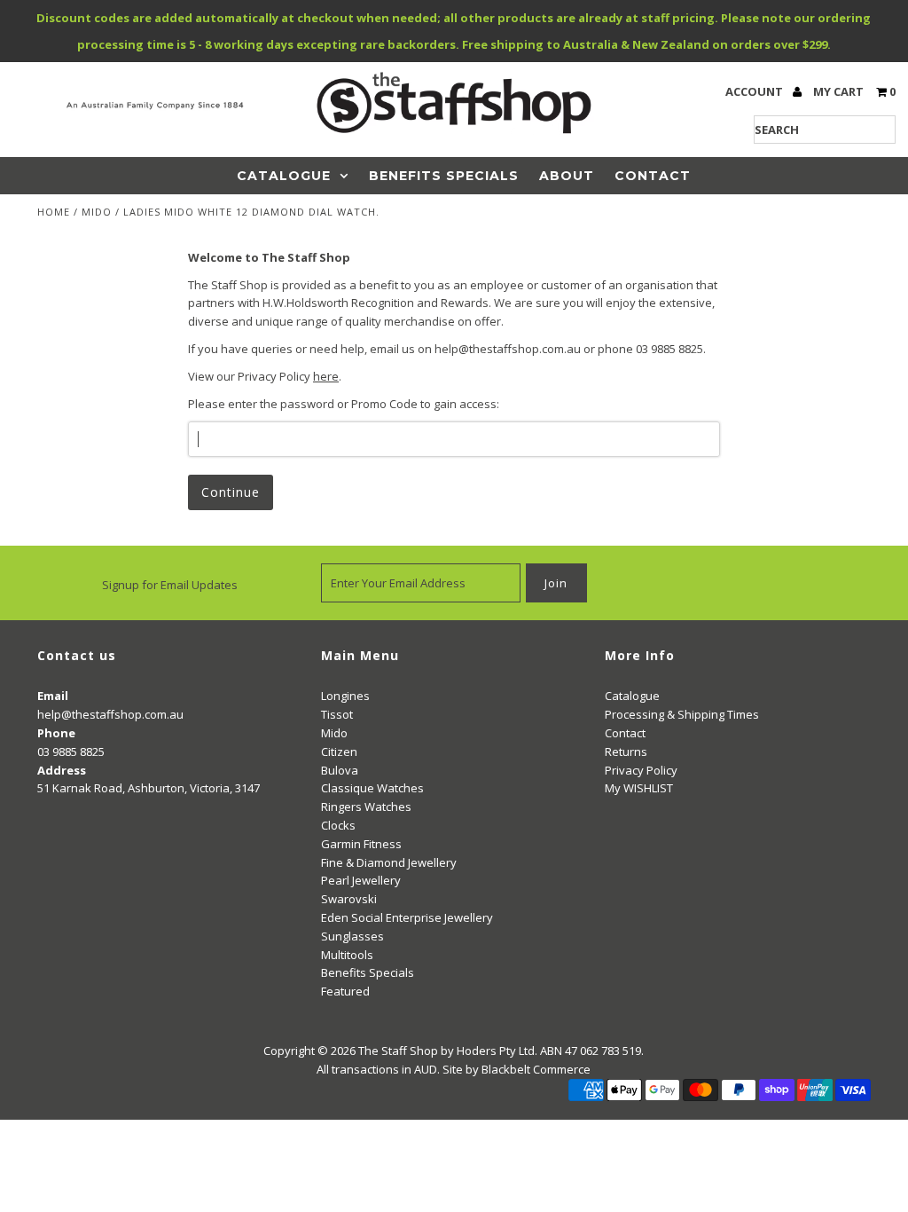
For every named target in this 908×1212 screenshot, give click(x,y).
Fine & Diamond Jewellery (389, 862)
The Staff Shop (398, 1051)
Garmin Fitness (361, 844)
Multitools (347, 955)
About (566, 176)
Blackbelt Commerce (536, 1069)
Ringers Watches (366, 807)
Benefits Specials (444, 176)
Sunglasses (352, 936)
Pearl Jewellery (361, 880)
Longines (345, 696)
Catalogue (284, 176)
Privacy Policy (641, 770)
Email (52, 696)
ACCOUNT (755, 91)
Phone (56, 733)
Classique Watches (372, 788)
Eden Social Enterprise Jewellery (407, 917)
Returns (626, 751)
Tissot (337, 714)
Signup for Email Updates (170, 585)
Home (53, 211)
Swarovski (349, 899)
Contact (652, 176)
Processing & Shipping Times (682, 714)
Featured (345, 991)
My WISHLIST (639, 788)
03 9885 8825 (71, 751)
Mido (97, 211)
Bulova (339, 770)
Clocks (338, 825)
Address (61, 770)
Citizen (339, 751)
